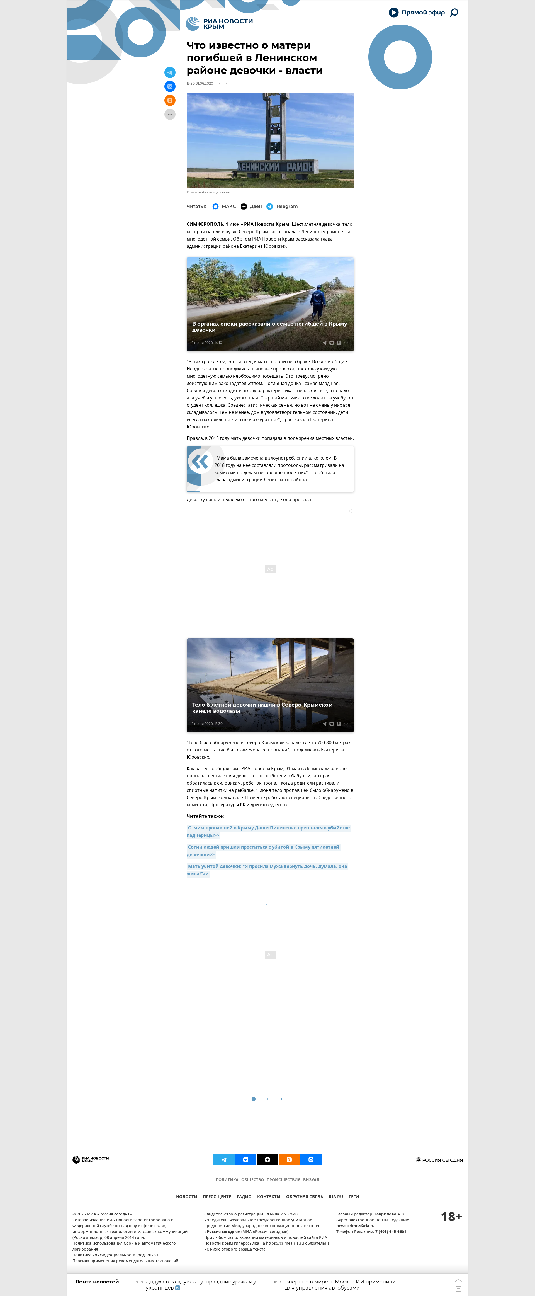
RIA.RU (336, 1197)
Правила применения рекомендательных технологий (125, 1261)
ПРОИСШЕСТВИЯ (283, 1180)
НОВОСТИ (186, 1197)
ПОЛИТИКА (227, 1180)
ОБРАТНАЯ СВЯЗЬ (304, 1197)
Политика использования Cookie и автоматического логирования (124, 1247)
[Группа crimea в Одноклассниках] (289, 1159)
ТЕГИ (354, 1197)
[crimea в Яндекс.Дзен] (267, 1159)
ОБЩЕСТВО (252, 1180)
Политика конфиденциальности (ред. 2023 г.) (116, 1255)
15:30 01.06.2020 (200, 83)
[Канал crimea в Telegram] (224, 1159)
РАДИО (244, 1197)
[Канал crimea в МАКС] (311, 1159)
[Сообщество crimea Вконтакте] (245, 1159)
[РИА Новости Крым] (219, 23)
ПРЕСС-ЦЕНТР (217, 1197)
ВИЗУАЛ (311, 1180)
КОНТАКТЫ (269, 1197)
